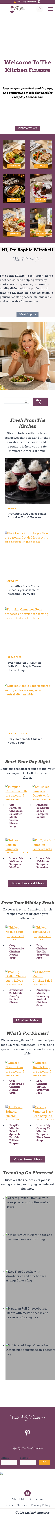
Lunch (11, 733)
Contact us (36, 1499)
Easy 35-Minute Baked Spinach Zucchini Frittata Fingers (14, 1134)
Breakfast (14, 657)
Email (6, 1457)
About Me (19, 1499)
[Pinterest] (27, 1493)
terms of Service (16, 1505)
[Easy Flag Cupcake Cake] (30, 1288)
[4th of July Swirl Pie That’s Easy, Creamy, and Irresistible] (30, 1251)
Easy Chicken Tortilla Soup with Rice (42, 951)
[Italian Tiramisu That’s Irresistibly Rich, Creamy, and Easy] (30, 1214)
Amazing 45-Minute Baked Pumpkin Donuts (42, 811)
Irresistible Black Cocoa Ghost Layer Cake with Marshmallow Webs (23, 590)
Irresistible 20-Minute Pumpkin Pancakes (43, 863)
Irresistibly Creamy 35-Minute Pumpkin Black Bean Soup (43, 1133)
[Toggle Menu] (51, 9)
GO (44, 1462)
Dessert (12, 508)
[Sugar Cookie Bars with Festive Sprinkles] (30, 1361)
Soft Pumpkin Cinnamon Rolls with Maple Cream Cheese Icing (24, 666)
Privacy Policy (40, 1505)
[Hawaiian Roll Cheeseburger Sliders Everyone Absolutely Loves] (30, 1325)
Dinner (22, 733)
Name (25, 1457)
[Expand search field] (39, 9)
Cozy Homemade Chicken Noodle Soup (16, 951)
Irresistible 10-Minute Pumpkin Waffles (16, 863)
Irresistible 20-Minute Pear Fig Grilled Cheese (16, 996)
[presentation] (27, 481)
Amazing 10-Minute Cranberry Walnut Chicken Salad (43, 998)
